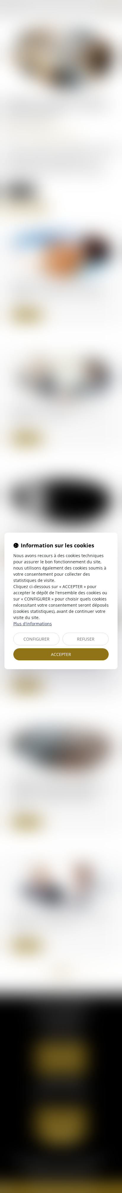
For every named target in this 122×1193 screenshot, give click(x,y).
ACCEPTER (61, 654)
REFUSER (85, 639)
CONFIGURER (36, 639)
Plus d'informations (32, 623)
